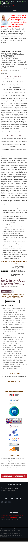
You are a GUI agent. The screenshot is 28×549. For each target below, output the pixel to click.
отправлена (7, 465)
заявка (11, 465)
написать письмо (10, 490)
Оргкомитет (13, 463)
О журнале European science (10, 461)
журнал (17, 458)
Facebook (5, 502)
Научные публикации (21, 461)
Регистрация (18, 465)
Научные (22, 458)
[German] (14, 1)
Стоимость (24, 465)
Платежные (8, 463)
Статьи (16, 528)
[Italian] (24, 1)
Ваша (15, 465)
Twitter (2, 502)
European (3, 458)
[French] (8, 1)
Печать (24, 68)
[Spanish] (11, 3)
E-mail (26, 68)
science (8, 458)
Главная (3, 528)
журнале (13, 458)
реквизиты (3, 463)
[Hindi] (19, 1)
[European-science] (14, 478)
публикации (3, 460)
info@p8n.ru (7, 6)
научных (3, 465)
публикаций (3, 467)
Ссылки (17, 463)
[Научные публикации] (4, 3)
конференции (22, 463)
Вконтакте (9, 502)
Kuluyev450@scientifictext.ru (15, 79)
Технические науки (5, 530)
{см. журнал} (14, 286)
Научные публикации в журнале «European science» (16, 467)
